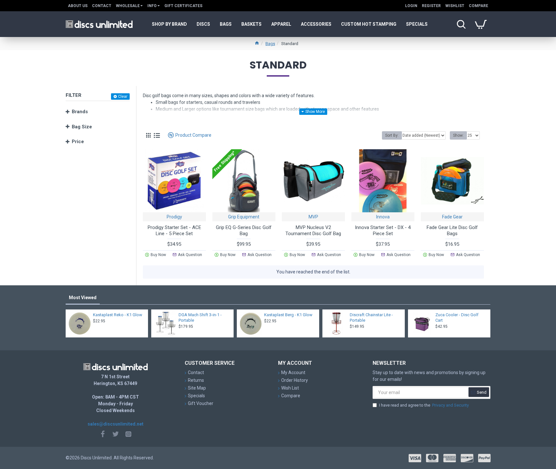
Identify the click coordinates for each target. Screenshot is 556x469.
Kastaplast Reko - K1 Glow (117, 314)
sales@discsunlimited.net (116, 424)
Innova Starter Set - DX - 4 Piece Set (383, 231)
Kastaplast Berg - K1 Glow (288, 314)
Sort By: (392, 135)
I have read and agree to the (424, 405)
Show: (458, 135)
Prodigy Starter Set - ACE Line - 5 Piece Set (174, 231)
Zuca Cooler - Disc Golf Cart (456, 317)
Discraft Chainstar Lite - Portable (371, 317)
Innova (383, 216)
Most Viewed (83, 297)
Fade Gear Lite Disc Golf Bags (452, 231)
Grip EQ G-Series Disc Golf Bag (244, 231)
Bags (270, 43)
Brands (80, 112)
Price (78, 141)
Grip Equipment (243, 216)
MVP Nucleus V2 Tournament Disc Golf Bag (313, 231)
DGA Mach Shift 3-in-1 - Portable (200, 317)
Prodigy (174, 216)
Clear (122, 96)
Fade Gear (452, 216)
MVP (313, 216)
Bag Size (82, 127)
